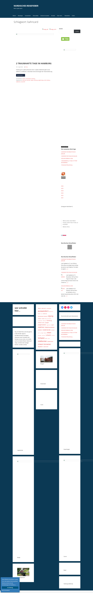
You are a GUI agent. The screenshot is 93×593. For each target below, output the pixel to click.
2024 (62, 190)
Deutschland (28, 78)
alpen (39, 308)
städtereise (18, 81)
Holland (40, 322)
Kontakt (53, 15)
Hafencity (44, 320)
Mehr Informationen (6, 590)
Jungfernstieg (40, 80)
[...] (67, 269)
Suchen (61, 28)
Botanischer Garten (42, 316)
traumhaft (23, 81)
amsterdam (48, 308)
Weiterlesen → (20, 75)
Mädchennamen (49, 327)
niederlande (46, 330)
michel (45, 80)
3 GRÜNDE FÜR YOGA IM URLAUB (69, 156)
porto (39, 332)
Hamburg (33, 78)
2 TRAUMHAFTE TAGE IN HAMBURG (33, 63)
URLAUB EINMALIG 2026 (67, 158)
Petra (26, 67)
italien (43, 322)
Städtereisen (50, 341)
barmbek (28, 80)
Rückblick (53, 335)
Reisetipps (20, 15)
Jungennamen (42, 325)
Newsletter (67, 15)
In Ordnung (10, 587)
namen (40, 330)
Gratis (73, 15)
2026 (62, 186)
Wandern (40, 346)
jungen (47, 322)
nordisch (52, 330)
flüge (46, 318)
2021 (62, 197)
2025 (62, 188)
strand (49, 338)
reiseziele (43, 335)
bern (41, 313)
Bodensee (45, 313)
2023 (62, 193)
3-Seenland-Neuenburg (66, 165)
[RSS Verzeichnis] (63, 178)
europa (43, 318)
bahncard (24, 80)
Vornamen (47, 344)
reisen (49, 332)
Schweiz (41, 338)
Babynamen (51, 311)
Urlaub (40, 344)
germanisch (49, 318)
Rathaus (48, 80)
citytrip (32, 80)
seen (46, 338)
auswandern (43, 311)
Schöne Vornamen (44, 15)
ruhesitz (48, 335)
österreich (45, 346)
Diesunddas (35, 15)
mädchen (41, 327)
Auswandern (28, 15)
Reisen (14, 15)
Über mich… (60, 15)
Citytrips (39, 318)
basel (39, 313)
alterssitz (44, 308)
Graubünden (40, 320)
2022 (62, 195)
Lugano (52, 324)
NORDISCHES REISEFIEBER (26, 5)
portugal (41, 332)
